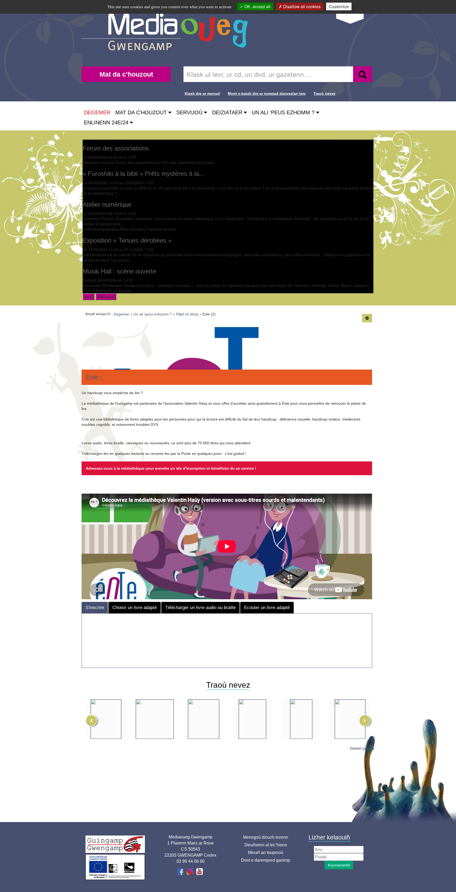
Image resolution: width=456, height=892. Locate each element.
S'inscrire (95, 607)
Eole (85, 419)
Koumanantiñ (339, 865)
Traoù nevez (324, 93)
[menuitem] (126, 74)
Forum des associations (116, 148)
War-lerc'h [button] (106, 296)
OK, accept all (256, 6)
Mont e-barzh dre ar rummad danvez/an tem (267, 93)
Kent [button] (88, 296)
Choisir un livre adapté (134, 607)
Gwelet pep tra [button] (362, 748)
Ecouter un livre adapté (267, 607)
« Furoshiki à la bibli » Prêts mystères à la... (144, 173)
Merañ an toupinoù (265, 852)
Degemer (97, 112)
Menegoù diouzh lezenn (265, 837)
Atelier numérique (107, 204)
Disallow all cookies (301, 6)
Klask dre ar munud (202, 93)
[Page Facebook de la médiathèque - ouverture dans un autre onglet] (181, 871)
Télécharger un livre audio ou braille (200, 607)
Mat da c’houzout (126, 74)
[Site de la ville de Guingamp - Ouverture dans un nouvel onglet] (115, 844)
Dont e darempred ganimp (265, 860)
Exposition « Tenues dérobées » (127, 240)
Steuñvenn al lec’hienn (265, 845)
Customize (339, 6)
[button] (143, 112)
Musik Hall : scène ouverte (119, 271)
